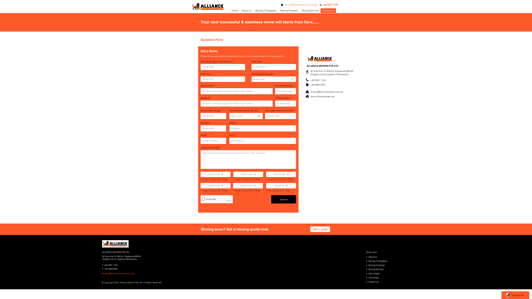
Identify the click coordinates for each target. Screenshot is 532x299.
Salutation (205, 123)
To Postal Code (282, 98)
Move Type (257, 61)
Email (231, 135)
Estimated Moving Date (263, 74)
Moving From (207, 86)
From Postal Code (283, 86)
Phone (203, 135)
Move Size (205, 74)
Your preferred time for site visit (279, 110)
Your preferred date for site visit (244, 110)
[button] (216, 174)
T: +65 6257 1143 (109, 265)
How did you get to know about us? (217, 61)
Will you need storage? (211, 110)
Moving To (205, 98)
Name (232, 123)
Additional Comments (210, 148)
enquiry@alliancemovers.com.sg (118, 273)
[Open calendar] (292, 79)
